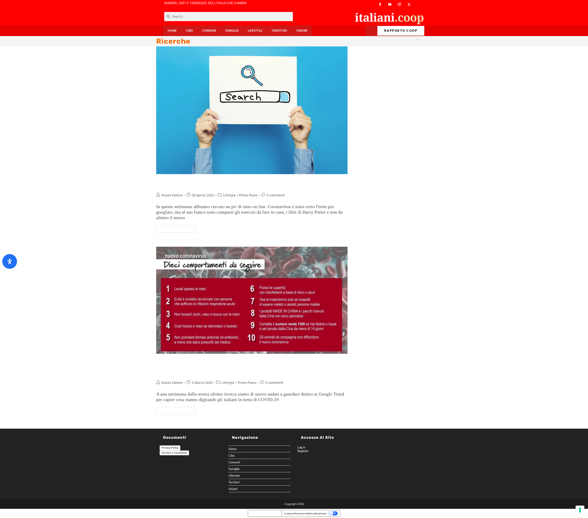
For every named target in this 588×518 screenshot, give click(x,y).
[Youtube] (389, 4)
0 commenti (276, 195)
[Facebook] (380, 4)
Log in (301, 447)
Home (172, 30)
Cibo (189, 30)
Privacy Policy (169, 447)
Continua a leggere (177, 227)
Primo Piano (248, 195)
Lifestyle (255, 30)
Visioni (301, 30)
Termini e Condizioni (174, 452)
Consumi (209, 30)
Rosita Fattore (172, 195)
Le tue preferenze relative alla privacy (305, 513)
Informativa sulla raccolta (264, 513)
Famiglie (232, 30)
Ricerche (426, 40)
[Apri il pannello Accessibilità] (9, 261)
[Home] (414, 40)
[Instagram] (399, 4)
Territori (279, 30)
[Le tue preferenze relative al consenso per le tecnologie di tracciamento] (580, 510)
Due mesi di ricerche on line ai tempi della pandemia (229, 184)
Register (302, 451)
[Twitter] (409, 4)
